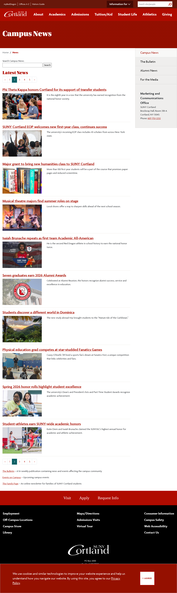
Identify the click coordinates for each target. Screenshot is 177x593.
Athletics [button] (150, 14)
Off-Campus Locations (17, 520)
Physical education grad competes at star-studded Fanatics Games (52, 349)
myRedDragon (10, 4)
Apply (84, 498)
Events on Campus (11, 477)
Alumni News (148, 70)
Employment (11, 513)
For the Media (149, 79)
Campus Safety (154, 520)
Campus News (149, 53)
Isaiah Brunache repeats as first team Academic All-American (47, 238)
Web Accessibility (155, 526)
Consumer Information (159, 513)
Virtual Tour (85, 526)
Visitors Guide (38, 4)
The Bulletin (8, 471)
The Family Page (10, 483)
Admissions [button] (80, 14)
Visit (67, 498)
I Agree (147, 578)
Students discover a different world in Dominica (38, 312)
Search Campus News (13, 60)
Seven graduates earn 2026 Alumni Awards (34, 275)
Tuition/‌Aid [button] (103, 14)
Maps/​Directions (88, 513)
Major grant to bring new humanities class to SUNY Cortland (48, 164)
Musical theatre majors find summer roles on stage (40, 201)
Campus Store (12, 526)
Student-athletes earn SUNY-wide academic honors (41, 424)
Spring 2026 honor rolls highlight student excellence (41, 386)
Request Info (108, 498)
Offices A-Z (24, 4)
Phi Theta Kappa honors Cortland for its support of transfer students (54, 89)
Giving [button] (167, 14)
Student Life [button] (127, 14)
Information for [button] (118, 4)
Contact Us (151, 532)
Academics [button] (57, 14)
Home (5, 52)
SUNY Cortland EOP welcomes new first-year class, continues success (54, 127)
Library (7, 532)
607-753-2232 (154, 118)
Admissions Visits (88, 520)
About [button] (38, 14)
